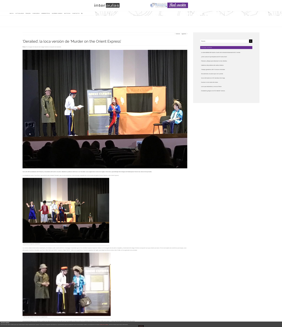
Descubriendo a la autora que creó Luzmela (212, 73)
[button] (82, 13)
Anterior (178, 33)
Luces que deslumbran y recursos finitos (211, 86)
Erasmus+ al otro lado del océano (209, 82)
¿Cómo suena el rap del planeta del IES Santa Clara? (214, 56)
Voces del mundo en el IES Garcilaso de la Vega (213, 78)
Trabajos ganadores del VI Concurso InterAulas (213, 69)
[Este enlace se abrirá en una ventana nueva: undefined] (158, 5)
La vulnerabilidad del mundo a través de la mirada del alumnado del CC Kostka (220, 52)
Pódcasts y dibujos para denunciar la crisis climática (214, 61)
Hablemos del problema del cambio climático (212, 65)
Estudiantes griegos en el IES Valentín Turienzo (213, 90)
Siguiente (184, 33)
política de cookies (104, 324)
